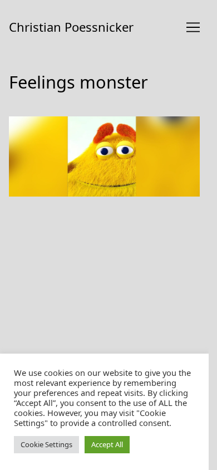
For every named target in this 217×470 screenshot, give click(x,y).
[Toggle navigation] (193, 27)
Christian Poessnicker (71, 26)
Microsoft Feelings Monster (67, 123)
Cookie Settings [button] (46, 444)
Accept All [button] (107, 444)
